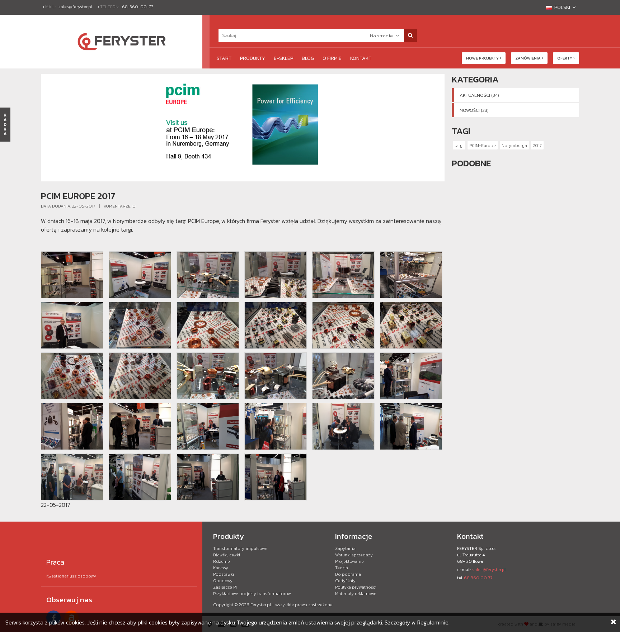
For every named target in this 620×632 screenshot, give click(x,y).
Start (224, 58)
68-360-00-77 (137, 7)
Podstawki (223, 574)
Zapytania (345, 548)
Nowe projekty (483, 58)
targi (459, 145)
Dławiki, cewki (226, 555)
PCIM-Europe (482, 145)
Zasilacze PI (225, 587)
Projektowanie (349, 561)
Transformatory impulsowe (240, 548)
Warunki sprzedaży (354, 555)
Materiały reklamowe (355, 593)
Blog (308, 58)
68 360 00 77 (478, 578)
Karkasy (220, 568)
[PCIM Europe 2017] (72, 274)
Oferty (565, 58)
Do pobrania (348, 574)
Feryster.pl (260, 605)
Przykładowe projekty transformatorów (252, 593)
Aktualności (479, 95)
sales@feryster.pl (75, 7)
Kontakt (360, 58)
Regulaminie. (433, 622)
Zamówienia (528, 58)
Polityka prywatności (355, 587)
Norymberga (514, 145)
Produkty (252, 58)
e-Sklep (283, 58)
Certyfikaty (345, 581)
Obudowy (222, 581)
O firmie (332, 58)
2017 (537, 145)
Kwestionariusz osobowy (71, 576)
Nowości (474, 110)
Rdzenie (221, 561)
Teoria (341, 568)
